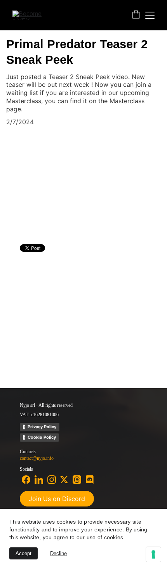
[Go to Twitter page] (64, 479)
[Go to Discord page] (89, 479)
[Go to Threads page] (77, 479)
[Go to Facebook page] (26, 479)
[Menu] (150, 15)
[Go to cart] (136, 15)
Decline (58, 553)
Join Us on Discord (57, 499)
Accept (23, 553)
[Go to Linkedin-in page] (39, 479)
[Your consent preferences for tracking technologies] (153, 554)
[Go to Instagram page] (51, 479)
